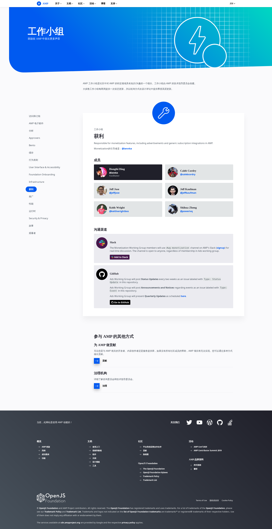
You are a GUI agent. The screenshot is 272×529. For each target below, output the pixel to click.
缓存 (31, 152)
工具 (94, 465)
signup (221, 247)
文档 (69, 3)
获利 (31, 189)
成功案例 (45, 454)
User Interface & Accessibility (44, 167)
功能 (43, 458)
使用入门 (96, 447)
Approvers (34, 138)
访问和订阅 (34, 116)
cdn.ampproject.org (70, 522)
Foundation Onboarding (42, 174)
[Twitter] (189, 422)
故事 (31, 225)
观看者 (32, 233)
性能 (31, 203)
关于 (57, 3)
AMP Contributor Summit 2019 (208, 450)
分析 (31, 130)
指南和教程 (97, 450)
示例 (94, 458)
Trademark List (150, 480)
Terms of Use (201, 500)
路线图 (146, 454)
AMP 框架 (46, 447)
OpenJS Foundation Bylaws (155, 472)
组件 (94, 454)
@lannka (127, 148)
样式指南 (197, 465)
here (183, 296)
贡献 (145, 450)
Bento (32, 145)
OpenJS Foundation (48, 508)
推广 (31, 196)
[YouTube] (199, 422)
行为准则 (33, 160)
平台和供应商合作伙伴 (152, 447)
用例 (43, 450)
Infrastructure (36, 182)
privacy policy (128, 522)
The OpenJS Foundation (154, 468)
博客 (103, 3)
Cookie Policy (227, 500)
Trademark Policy (151, 476)
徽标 (195, 468)
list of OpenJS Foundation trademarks (142, 511)
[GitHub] (220, 422)
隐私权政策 (214, 500)
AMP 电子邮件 (36, 123)
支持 (113, 3)
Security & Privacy (38, 218)
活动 (92, 3)
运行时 (32, 211)
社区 (80, 3)
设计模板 (96, 462)
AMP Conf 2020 (200, 447)
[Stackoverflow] (230, 422)
